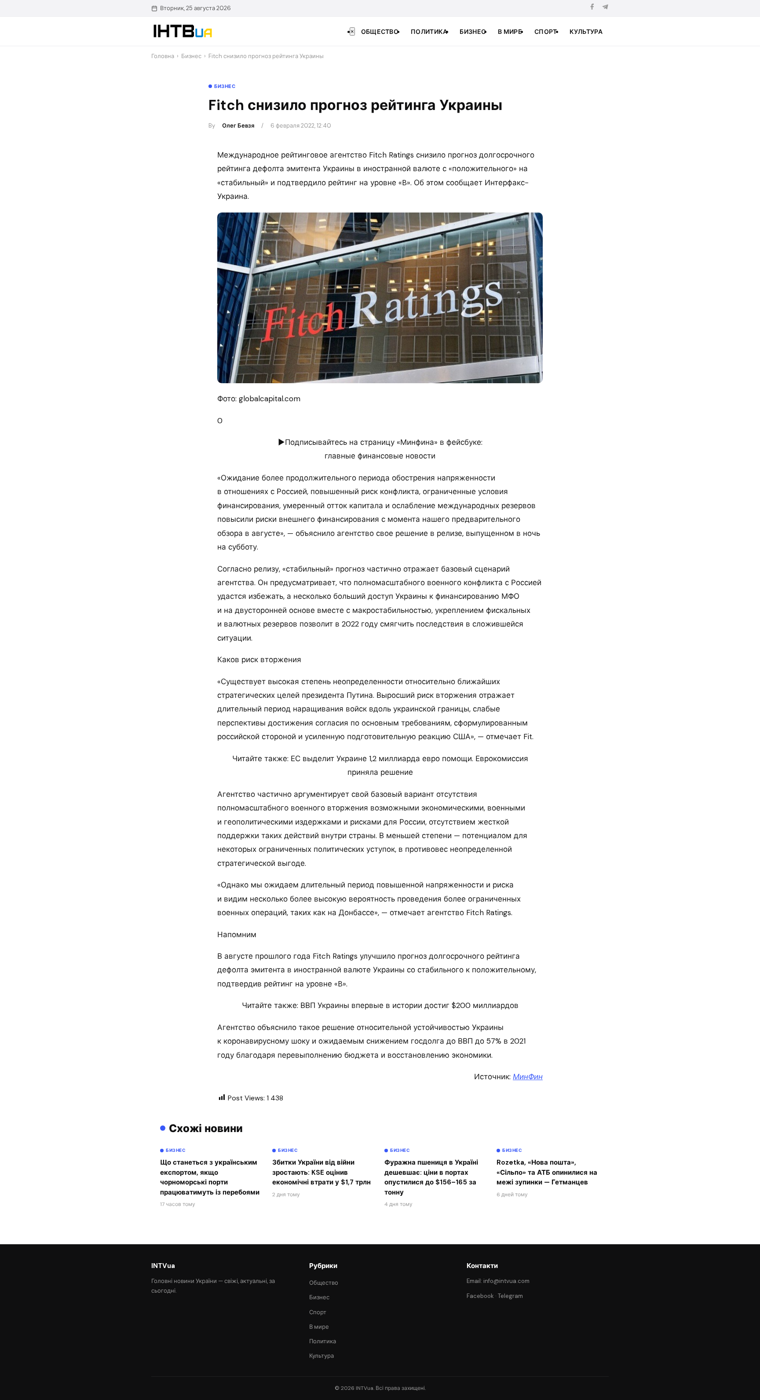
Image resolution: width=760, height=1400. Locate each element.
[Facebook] (592, 8)
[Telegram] (605, 8)
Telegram (510, 1296)
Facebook (480, 1296)
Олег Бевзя (238, 125)
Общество (379, 32)
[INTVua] (182, 31)
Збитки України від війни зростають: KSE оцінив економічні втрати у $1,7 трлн (321, 1172)
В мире (510, 32)
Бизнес (473, 32)
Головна (162, 56)
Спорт (545, 32)
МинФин (528, 1076)
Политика (429, 32)
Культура (586, 32)
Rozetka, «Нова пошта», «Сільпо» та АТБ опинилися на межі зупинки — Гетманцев (547, 1172)
